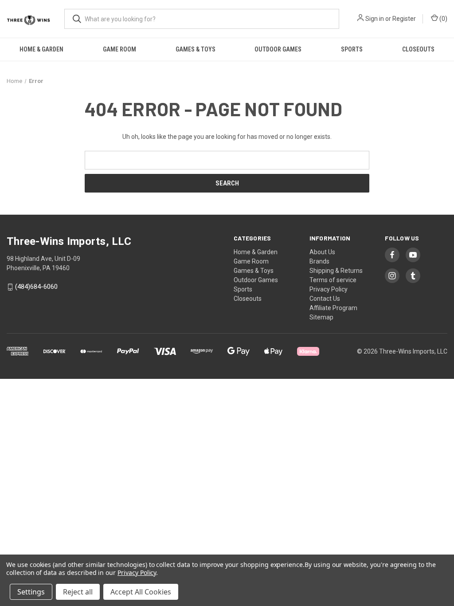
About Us (322, 252)
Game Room (119, 49)
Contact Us (324, 298)
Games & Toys (195, 49)
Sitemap (321, 317)
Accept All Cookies (140, 592)
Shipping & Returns (336, 270)
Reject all (78, 592)
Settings (31, 592)
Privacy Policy (328, 289)
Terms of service (332, 279)
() (442, 18)
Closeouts (418, 49)
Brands (319, 261)
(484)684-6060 (36, 287)
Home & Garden (41, 49)
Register (404, 18)
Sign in (374, 18)
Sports (352, 49)
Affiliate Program (333, 307)
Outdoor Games (277, 49)
